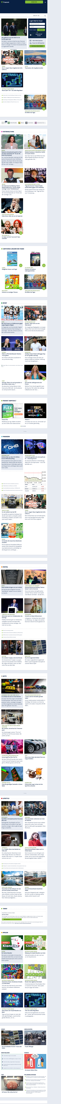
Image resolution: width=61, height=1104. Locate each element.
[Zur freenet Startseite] (5, 1)
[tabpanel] (14, 33)
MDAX (26, 488)
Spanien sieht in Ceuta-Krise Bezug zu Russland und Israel (12, 95)
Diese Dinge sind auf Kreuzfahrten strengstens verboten (12, 863)
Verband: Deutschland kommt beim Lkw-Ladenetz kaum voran (13, 490)
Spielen (5, 932)
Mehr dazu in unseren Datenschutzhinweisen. (23, 923)
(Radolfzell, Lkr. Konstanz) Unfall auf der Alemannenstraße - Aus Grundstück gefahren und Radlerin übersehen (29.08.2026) (36, 1077)
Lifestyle (6, 798)
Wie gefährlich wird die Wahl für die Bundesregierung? (12, 1068)
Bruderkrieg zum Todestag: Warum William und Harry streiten (12, 99)
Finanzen (6, 436)
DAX (26, 486)
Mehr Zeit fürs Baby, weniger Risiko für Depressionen (11, 1061)
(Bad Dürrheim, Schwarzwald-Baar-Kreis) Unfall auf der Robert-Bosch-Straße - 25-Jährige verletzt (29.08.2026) (36, 1080)
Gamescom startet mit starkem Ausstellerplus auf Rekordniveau (13, 632)
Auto (5, 676)
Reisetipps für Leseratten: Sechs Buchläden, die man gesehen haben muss (14, 865)
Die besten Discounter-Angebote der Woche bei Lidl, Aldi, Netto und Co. (12, 1065)
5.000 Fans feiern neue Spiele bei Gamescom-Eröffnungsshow (12, 634)
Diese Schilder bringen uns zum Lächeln (9, 1055)
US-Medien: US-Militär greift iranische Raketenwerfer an (11, 97)
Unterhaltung (8, 132)
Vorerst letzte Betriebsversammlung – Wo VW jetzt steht (11, 488)
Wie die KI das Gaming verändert (8, 630)
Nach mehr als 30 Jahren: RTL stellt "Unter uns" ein (11, 101)
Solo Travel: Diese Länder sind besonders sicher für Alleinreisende (13, 868)
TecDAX (27, 491)
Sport (5, 303)
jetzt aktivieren (7, 919)
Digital (5, 567)
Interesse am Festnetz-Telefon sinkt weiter (9, 637)
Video (5, 909)
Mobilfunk (34, 2)
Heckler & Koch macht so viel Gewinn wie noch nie (10, 483)
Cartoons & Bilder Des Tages (13, 249)
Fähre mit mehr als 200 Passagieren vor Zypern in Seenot (12, 1058)
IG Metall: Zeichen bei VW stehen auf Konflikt (10, 485)
